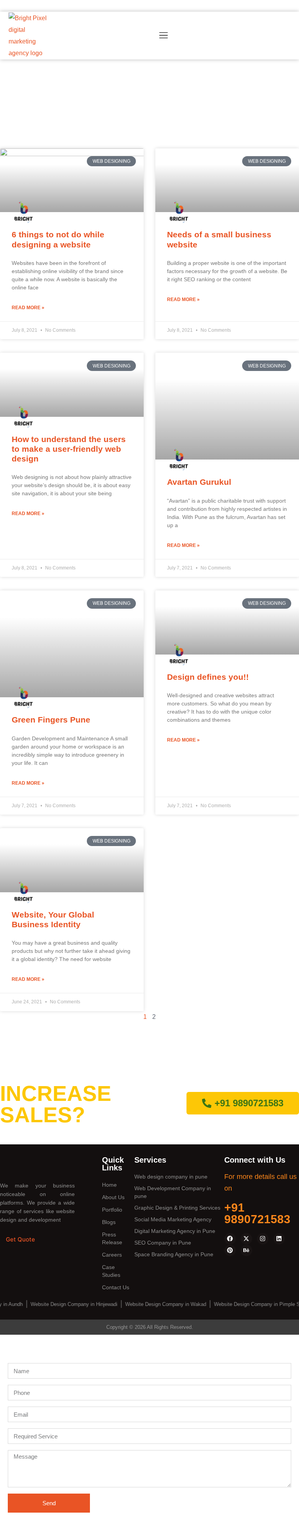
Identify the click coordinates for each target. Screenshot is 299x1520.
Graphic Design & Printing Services (177, 1208)
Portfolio (112, 1210)
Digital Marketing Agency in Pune (174, 1231)
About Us (113, 1197)
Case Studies (111, 1271)
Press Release (112, 1238)
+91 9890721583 (257, 1213)
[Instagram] (263, 1239)
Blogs (109, 1222)
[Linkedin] (279, 1239)
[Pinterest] (230, 1250)
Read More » (28, 307)
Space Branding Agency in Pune (173, 1254)
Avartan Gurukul (199, 481)
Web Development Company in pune (172, 1192)
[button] (163, 36)
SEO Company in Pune (162, 1243)
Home (109, 1185)
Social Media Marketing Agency (172, 1219)
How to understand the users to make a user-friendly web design (69, 449)
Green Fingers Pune (51, 719)
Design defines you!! (208, 676)
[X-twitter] (246, 1239)
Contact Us (115, 1287)
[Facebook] (230, 1239)
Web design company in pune (171, 1177)
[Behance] (246, 1250)
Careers (112, 1255)
